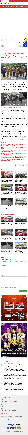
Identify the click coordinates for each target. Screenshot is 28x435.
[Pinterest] (13, 428)
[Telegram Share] (23, 165)
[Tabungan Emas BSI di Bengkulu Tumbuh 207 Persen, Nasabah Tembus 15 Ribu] (21, 201)
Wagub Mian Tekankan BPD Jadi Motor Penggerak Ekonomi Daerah (14, 148)
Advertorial (3, 51)
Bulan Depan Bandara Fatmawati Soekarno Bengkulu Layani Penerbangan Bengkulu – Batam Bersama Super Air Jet (14, 370)
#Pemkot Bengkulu (6, 419)
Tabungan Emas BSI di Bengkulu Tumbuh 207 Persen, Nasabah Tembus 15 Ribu (12, 160)
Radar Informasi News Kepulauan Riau (9, 401)
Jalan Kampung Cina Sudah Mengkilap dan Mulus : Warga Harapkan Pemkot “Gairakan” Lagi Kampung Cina (13, 157)
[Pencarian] (26, 3)
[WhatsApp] (18, 428)
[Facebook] (8, 428)
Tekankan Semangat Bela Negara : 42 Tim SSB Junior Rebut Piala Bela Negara (14, 154)
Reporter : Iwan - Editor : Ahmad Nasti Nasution (12, 60)
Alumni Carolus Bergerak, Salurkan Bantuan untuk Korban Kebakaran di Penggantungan (13, 151)
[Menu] (2, 3)
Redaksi (2, 406)
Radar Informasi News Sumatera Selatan (9, 399)
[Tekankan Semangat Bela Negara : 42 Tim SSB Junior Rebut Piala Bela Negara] (21, 187)
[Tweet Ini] (18, 165)
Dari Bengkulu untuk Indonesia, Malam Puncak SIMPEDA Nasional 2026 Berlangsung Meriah (13, 145)
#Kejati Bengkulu (18, 416)
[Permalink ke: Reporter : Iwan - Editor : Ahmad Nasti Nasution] (2, 60)
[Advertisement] (14, 22)
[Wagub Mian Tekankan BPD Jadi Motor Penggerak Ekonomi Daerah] (21, 174)
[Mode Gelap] (24, 3)
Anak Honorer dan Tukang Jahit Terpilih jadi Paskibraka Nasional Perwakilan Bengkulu (13, 384)
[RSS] (20, 428)
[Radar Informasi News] (7, 3)
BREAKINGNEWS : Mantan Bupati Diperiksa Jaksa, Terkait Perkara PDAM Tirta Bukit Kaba (14, 379)
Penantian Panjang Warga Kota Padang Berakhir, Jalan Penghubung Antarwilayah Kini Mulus (14, 365)
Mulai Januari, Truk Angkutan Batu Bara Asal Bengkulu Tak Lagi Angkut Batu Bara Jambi (13, 388)
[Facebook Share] (16, 165)
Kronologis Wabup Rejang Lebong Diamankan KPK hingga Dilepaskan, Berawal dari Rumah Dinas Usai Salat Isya (15, 374)
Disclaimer (3, 408)
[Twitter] (11, 428)
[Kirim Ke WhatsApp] (26, 165)
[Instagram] (15, 428)
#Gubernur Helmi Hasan (7, 416)
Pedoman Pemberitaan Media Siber (8, 410)
